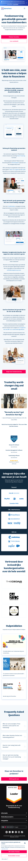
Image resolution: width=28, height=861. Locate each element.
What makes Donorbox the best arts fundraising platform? (12, 736)
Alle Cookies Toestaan (14, 851)
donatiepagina (15, 162)
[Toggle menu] (24, 8)
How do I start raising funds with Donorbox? (11, 746)
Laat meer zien (5, 849)
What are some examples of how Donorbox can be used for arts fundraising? (11, 725)
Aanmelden (15, 4)
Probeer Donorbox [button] (14, 37)
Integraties (4, 820)
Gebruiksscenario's (7, 817)
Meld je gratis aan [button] (14, 779)
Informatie (4, 813)
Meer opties (4, 859)
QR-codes (23, 169)
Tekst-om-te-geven (14, 169)
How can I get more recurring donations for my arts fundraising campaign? (12, 757)
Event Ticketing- (21, 155)
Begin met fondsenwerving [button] (14, 371)
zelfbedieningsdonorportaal (14, 270)
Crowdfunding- (11, 206)
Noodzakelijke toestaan (14, 855)
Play (14, 401)
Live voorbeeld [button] (14, 41)
